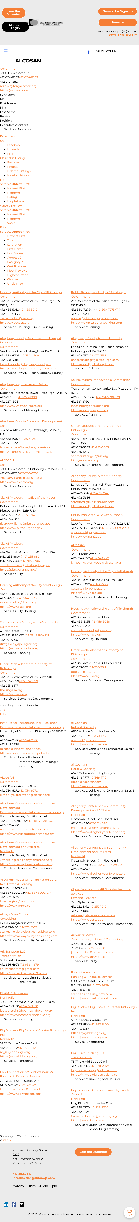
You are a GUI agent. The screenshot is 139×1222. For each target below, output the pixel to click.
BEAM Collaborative (14, 993)
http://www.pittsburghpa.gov (21, 528)
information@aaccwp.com (122, 34)
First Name (15, 249)
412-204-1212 (27, 1047)
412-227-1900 (27, 397)
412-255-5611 (97, 667)
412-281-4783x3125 (110, 865)
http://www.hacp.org (15, 322)
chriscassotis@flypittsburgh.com (95, 360)
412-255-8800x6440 (114, 528)
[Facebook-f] (14, 1204)
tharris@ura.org (11, 690)
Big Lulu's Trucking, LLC (88, 1053)
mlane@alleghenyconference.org (95, 827)
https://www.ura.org (85, 676)
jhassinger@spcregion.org (90, 406)
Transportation (10, 956)
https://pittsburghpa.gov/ (18, 569)
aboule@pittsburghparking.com (94, 318)
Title (10, 240)
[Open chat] (129, 1212)
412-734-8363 (28, 77)
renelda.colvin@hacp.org (18, 602)
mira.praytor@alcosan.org (18, 86)
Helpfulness (15, 201)
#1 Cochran (79, 723)
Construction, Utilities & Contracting (97, 939)
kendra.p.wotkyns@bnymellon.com (25, 1089)
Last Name (15, 253)
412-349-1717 (97, 736)
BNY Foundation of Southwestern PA (27, 1072)
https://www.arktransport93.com (23, 973)
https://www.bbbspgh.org (89, 1037)
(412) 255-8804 (31, 556)
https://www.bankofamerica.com (94, 998)
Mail (10, 153)
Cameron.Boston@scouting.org (94, 1116)
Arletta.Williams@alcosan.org (21, 477)
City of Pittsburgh (12, 543)
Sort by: (15, 184)
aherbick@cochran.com (88, 740)
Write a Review (11, 205)
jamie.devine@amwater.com (92, 952)
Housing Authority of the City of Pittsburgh (31, 292)
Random (13, 192)
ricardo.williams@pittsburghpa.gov (25, 523)
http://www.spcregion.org (89, 410)
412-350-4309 (29, 355)
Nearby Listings (18, 175)
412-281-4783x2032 (40, 821)
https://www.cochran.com (89, 744)
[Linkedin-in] (6, 1204)
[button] (6, 51)
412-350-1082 (28, 438)
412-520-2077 (99, 1066)
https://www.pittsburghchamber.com (27, 834)
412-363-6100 (99, 1024)
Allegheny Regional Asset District (24, 384)
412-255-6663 (99, 447)
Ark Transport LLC (12, 951)
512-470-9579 (99, 985)
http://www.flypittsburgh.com (92, 364)
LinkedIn (13, 149)
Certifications (16, 266)
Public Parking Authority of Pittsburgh (98, 292)
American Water (83, 935)
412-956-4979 (29, 964)
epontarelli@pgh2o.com (88, 532)
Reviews (13, 162)
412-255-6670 (28, 681)
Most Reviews (17, 270)
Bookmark (7, 136)
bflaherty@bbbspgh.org (88, 1033)
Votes (11, 223)
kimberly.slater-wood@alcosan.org (96, 562)
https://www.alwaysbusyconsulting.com (29, 936)
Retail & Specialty (83, 727)
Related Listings (19, 171)
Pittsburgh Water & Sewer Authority (97, 515)
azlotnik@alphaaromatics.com (93, 915)
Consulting (8, 918)
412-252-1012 (97, 906)
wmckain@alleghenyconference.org (26, 860)
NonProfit (78, 814)
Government (9, 68)
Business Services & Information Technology (32, 727)
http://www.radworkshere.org (21, 406)
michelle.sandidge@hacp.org (92, 630)
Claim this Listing (12, 158)
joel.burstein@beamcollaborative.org (26, 1010)
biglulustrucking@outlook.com (94, 1070)
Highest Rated (17, 275)
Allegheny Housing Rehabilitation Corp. (28, 879)
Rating (12, 197)
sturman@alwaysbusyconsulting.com (27, 931)
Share (4, 140)
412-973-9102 (27, 927)
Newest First (16, 188)
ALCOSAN (7, 460)
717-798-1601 (97, 948)
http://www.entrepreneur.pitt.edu (24, 753)
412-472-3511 (97, 355)
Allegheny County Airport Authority (96, 338)
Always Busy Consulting (17, 914)
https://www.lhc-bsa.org (88, 1120)
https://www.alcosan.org (17, 90)
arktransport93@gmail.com (20, 969)
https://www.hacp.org (86, 593)
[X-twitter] (22, 1204)
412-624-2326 (28, 740)
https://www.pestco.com (88, 919)
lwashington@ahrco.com (18, 901)
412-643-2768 (28, 598)
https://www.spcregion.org (19, 648)
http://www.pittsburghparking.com (96, 322)
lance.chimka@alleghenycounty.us (25, 447)
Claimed (13, 279)
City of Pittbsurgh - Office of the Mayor (27, 497)
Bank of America (83, 972)
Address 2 (14, 257)
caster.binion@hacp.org (17, 318)
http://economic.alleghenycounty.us (26, 451)
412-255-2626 (28, 515)
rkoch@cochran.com (86, 782)
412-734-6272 (99, 558)
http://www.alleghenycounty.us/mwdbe (28, 368)
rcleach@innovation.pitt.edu (20, 749)
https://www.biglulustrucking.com (96, 1074)
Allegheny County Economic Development (31, 421)
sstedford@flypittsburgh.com (92, 502)
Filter (3, 179)
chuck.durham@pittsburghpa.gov (25, 565)
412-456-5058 (100, 621)
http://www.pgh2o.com (87, 536)
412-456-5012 (28, 309)
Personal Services (83, 898)
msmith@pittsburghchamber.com (25, 829)
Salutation (14, 244)
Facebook (14, 145)
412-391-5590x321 (108, 397)
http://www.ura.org (84, 460)
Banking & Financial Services (91, 977)
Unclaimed (15, 283)
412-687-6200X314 (39, 892)
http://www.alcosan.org (16, 482)
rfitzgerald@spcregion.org (19, 644)
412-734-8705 (28, 473)
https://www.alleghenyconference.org (98, 832)
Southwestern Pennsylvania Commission (101, 380)
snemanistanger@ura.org (89, 456)
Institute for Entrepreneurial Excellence (28, 723)
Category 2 (15, 262)
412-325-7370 (99, 1107)
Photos (12, 166)
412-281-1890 (98, 823)
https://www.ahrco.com (16, 905)
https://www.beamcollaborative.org (25, 1015)
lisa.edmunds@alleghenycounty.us (25, 364)
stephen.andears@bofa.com (91, 994)
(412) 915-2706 (30, 561)
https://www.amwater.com (90, 956)
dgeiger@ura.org (83, 671)
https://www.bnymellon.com (20, 1093)
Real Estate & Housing (16, 884)
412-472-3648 (99, 493)
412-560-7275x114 (108, 309)
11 (8, 1140)
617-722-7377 (27, 1085)
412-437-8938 (28, 1006)
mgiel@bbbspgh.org (15, 1052)
